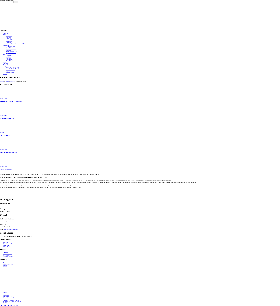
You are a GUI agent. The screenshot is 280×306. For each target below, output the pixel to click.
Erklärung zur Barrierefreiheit (9, 297)
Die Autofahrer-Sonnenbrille (7, 118)
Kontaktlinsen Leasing (11, 49)
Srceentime (8, 42)
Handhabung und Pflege (11, 51)
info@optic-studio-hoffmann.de (11, 229)
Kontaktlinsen (6, 45)
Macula (4, 62)
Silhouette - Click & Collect (12, 68)
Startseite (2, 81)
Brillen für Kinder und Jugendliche (8, 152)
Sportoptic (8, 38)
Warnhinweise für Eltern (6, 169)
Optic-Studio (6, 33)
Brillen (4, 34)
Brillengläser (9, 41)
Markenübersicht (10, 72)
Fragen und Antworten (11, 53)
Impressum (5, 293)
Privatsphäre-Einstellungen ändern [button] (11, 300)
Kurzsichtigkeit (9, 47)
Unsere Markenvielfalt (8, 264)
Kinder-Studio (9, 55)
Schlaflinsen (8, 50)
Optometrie (5, 63)
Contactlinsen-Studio (10, 46)
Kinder (4, 54)
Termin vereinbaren (10, 70)
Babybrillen (8, 57)
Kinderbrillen (9, 59)
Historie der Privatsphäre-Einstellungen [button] (12, 301)
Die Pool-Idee (6, 64)
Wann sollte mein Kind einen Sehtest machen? (11, 101)
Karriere (5, 74)
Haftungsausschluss (7, 296)
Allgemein (12, 81)
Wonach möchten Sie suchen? (7, 0)
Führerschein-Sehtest (5, 135)
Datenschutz (6, 295)
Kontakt (5, 265)
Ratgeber (8, 71)
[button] (3, 30)
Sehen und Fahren (10, 39)
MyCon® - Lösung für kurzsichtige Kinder (16, 43)
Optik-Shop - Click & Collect (12, 67)
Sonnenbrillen (9, 37)
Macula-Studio (6, 246)
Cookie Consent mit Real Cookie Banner (9, 305)
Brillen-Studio (9, 36)
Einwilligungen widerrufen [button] (9, 302)
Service (4, 66)
